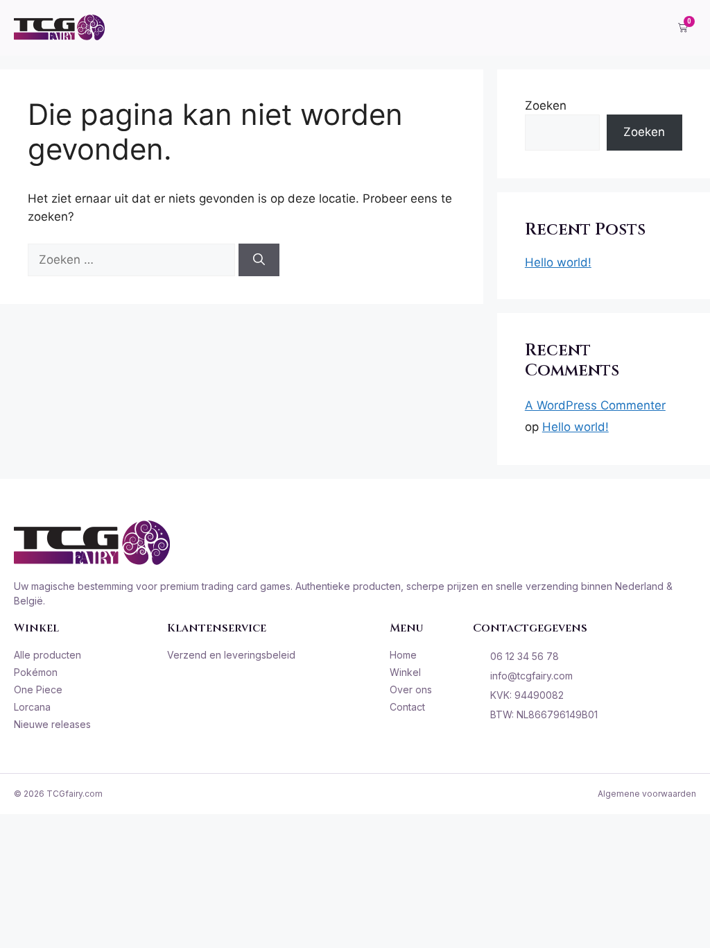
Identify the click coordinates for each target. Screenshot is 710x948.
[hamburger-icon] (647, 28)
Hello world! (558, 262)
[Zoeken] (259, 260)
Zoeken (545, 105)
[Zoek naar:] (133, 259)
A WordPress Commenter (595, 405)
